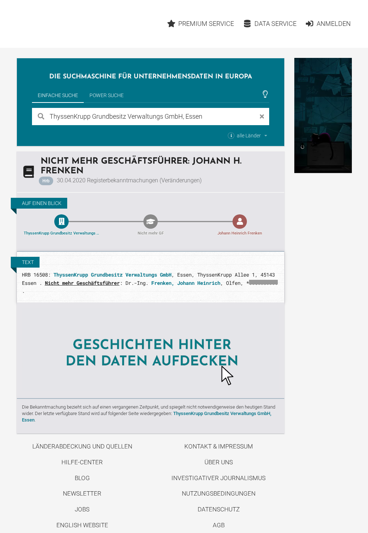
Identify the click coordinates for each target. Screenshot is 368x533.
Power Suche (106, 95)
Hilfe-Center (82, 462)
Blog (82, 478)
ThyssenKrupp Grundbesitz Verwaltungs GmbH (112, 274)
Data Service (275, 23)
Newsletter (82, 493)
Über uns (218, 462)
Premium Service (206, 23)
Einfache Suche (58, 95)
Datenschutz (219, 509)
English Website (82, 525)
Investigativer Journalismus (218, 478)
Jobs (82, 509)
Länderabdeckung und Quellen (82, 446)
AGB (219, 525)
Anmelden (334, 23)
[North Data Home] (59, 24)
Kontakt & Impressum (218, 446)
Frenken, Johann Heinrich (185, 282)
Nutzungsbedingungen (219, 493)
